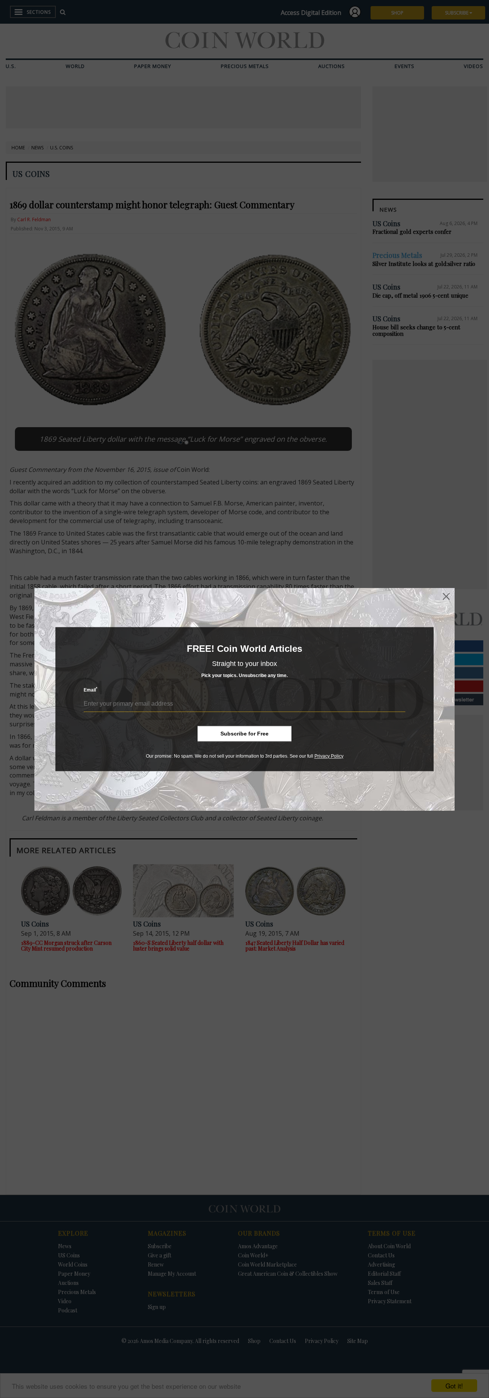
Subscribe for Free (244, 734)
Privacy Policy (328, 756)
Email (90, 690)
